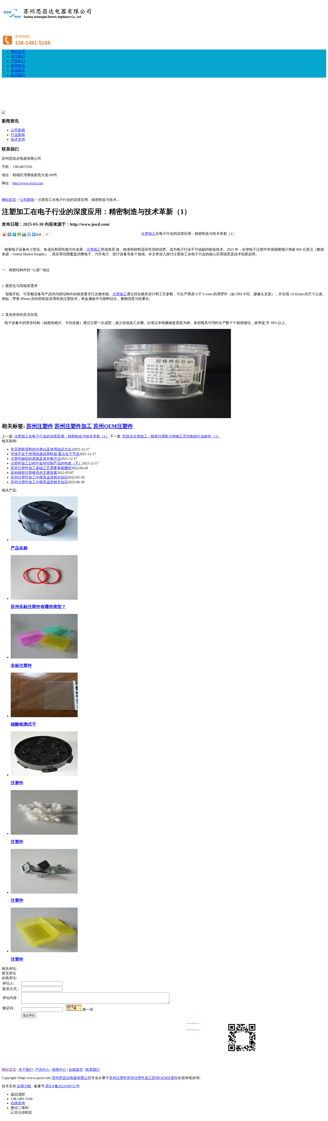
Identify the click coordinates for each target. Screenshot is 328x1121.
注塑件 (17, 782)
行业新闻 (18, 135)
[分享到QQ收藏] (23, 234)
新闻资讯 (18, 66)
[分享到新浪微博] (4, 234)
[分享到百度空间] (19, 234)
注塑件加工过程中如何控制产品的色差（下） (46, 463)
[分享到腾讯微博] (14, 234)
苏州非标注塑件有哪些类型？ (38, 606)
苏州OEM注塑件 (113, 426)
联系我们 (18, 75)
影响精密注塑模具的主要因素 (34, 473)
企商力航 (24, 1086)
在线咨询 (18, 1103)
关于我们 (18, 56)
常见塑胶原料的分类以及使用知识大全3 (42, 449)
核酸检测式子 (23, 724)
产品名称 (19, 548)
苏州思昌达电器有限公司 (71, 1078)
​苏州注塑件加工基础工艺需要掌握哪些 (41, 468)
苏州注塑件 (39, 426)
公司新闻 (18, 130)
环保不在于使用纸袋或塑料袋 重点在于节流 (45, 454)
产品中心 (18, 61)
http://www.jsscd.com (27, 183)
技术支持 (18, 139)
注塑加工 (148, 233)
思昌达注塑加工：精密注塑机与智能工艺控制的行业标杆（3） (171, 436)
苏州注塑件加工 (73, 426)
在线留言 (18, 70)
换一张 (88, 1009)
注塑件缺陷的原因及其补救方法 (36, 458)
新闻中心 (59, 1069)
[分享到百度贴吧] (28, 234)
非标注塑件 (21, 665)
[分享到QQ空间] (9, 234)
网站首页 (18, 52)
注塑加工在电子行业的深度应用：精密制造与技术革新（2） (61, 436)
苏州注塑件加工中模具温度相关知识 (39, 477)
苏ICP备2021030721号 (63, 1086)
